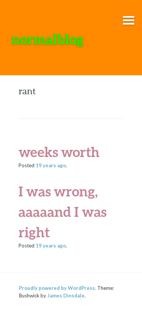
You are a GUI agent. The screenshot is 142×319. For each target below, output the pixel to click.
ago (51, 165)
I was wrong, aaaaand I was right (62, 211)
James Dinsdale (65, 296)
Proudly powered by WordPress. (57, 288)
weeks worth (59, 151)
